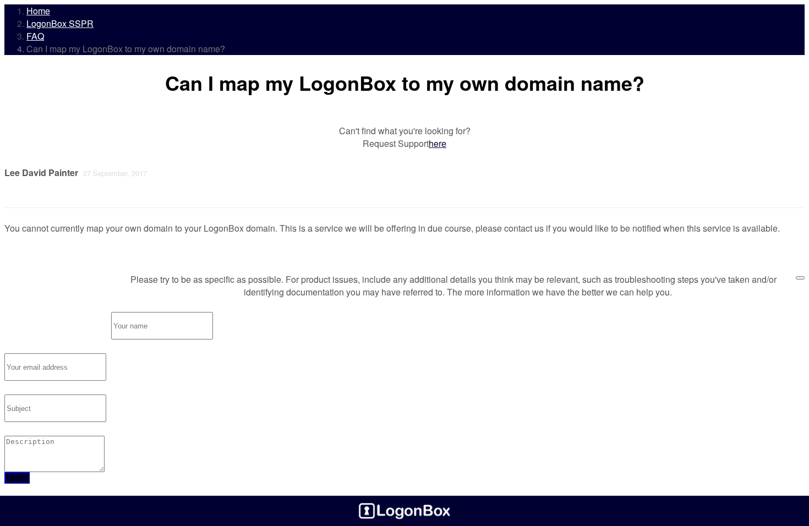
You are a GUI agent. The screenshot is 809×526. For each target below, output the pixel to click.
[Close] (800, 278)
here (437, 143)
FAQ (35, 36)
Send (17, 478)
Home (38, 10)
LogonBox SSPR (60, 23)
